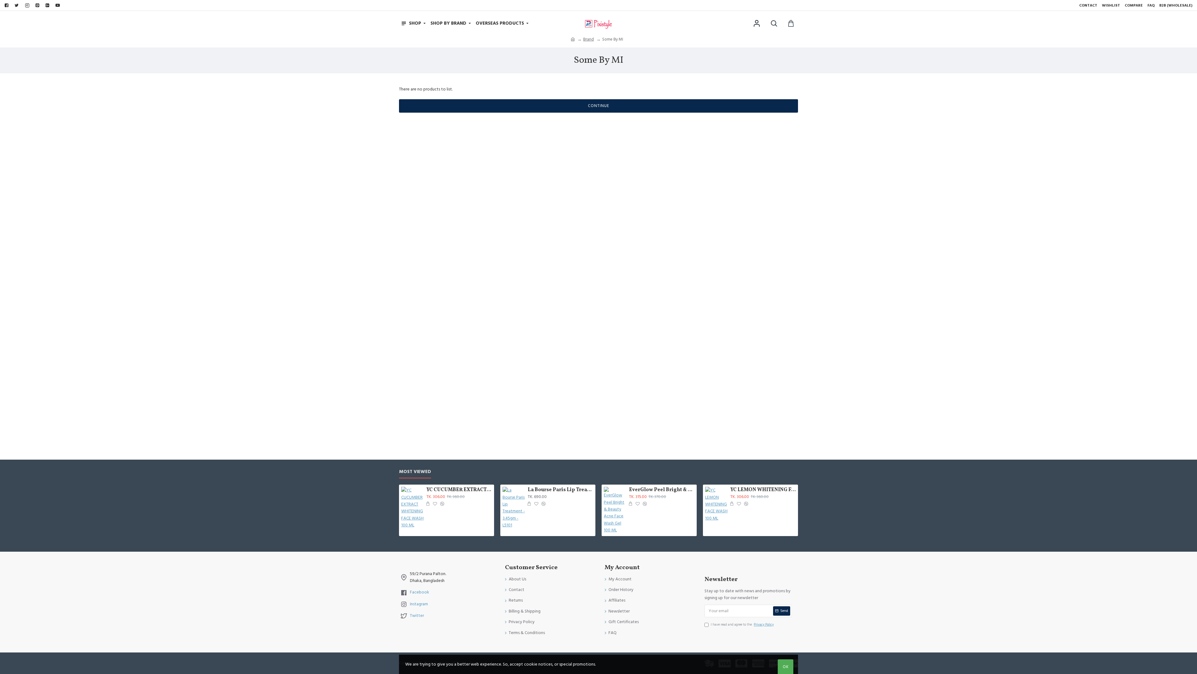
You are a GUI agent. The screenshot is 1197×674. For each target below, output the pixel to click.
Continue (598, 106)
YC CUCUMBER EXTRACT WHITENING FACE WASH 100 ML (459, 490)
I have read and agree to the (742, 624)
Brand (588, 39)
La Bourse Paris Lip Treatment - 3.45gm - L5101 (560, 490)
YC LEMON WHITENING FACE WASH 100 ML (763, 490)
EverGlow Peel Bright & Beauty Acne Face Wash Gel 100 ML (662, 490)
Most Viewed (415, 472)
